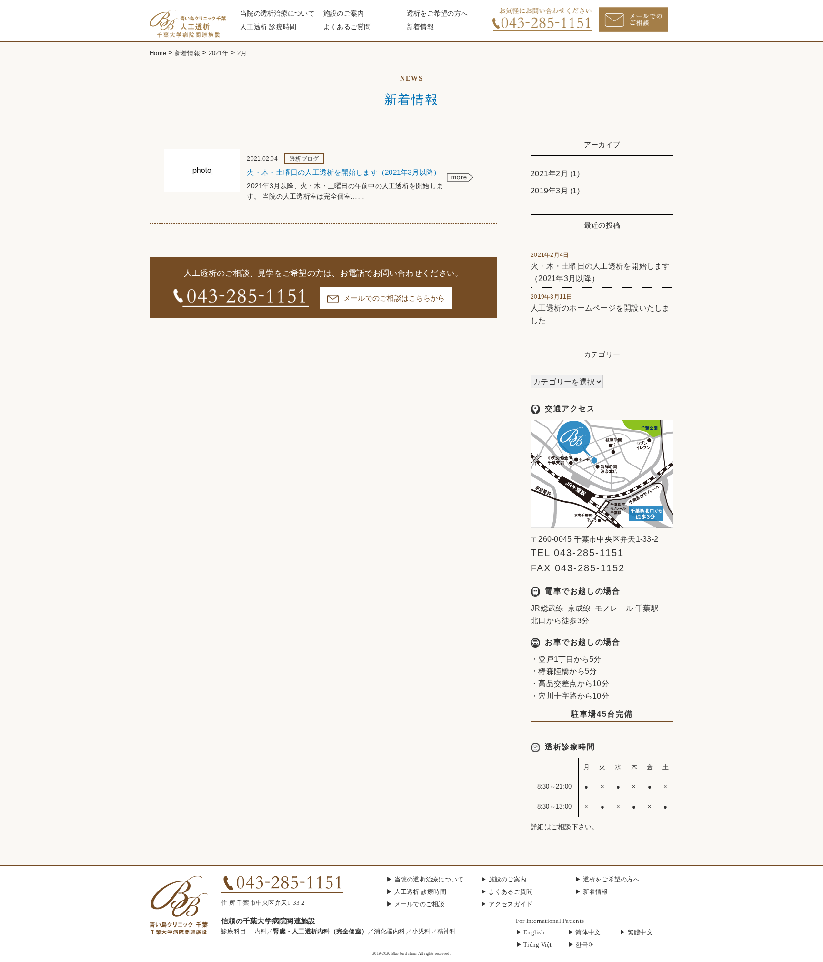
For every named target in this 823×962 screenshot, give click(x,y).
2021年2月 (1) (555, 174)
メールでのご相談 (419, 904)
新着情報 (420, 26)
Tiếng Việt (537, 944)
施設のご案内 (343, 13)
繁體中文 (640, 932)
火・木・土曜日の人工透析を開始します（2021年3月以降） (600, 267)
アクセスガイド (510, 904)
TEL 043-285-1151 (577, 552)
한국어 (584, 944)
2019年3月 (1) (555, 191)
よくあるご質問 (347, 26)
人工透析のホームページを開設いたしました (600, 309)
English (533, 932)
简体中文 (588, 932)
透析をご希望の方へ (437, 13)
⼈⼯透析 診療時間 (268, 26)
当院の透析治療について (277, 13)
